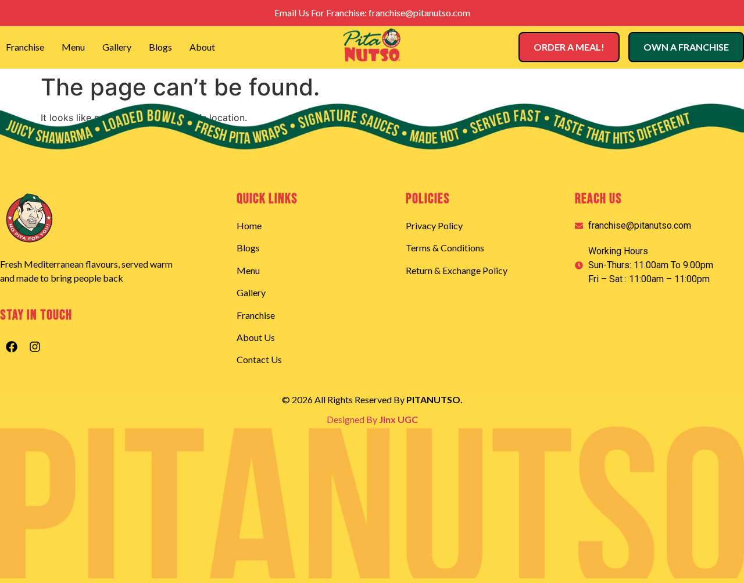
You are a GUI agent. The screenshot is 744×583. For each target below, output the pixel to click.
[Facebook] (11, 346)
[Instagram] (34, 346)
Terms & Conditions (445, 247)
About (202, 46)
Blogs (160, 46)
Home (249, 225)
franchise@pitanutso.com (419, 12)
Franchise (25, 46)
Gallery (116, 46)
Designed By (372, 419)
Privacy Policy (434, 225)
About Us (256, 337)
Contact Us (259, 359)
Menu (73, 46)
